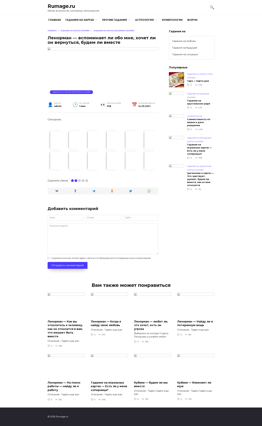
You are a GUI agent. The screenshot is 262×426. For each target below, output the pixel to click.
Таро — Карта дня (198, 81)
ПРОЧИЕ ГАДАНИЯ (114, 19)
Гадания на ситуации (185, 54)
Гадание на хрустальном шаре (198, 102)
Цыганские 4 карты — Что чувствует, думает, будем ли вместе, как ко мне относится (200, 179)
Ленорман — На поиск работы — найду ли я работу (64, 386)
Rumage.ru (61, 6)
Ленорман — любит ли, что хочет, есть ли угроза (151, 325)
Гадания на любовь (184, 41)
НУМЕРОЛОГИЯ (172, 19)
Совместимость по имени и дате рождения (198, 122)
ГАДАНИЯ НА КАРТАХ (80, 19)
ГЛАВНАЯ (54, 19)
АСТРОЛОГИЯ (144, 19)
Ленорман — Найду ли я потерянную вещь (195, 323)
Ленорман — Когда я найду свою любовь (106, 323)
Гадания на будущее (184, 47)
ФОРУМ (192, 19)
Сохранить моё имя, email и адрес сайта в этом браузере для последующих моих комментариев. (101, 258)
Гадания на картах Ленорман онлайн (71, 92)
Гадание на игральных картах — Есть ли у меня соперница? (199, 149)
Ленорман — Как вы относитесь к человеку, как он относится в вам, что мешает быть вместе (65, 329)
